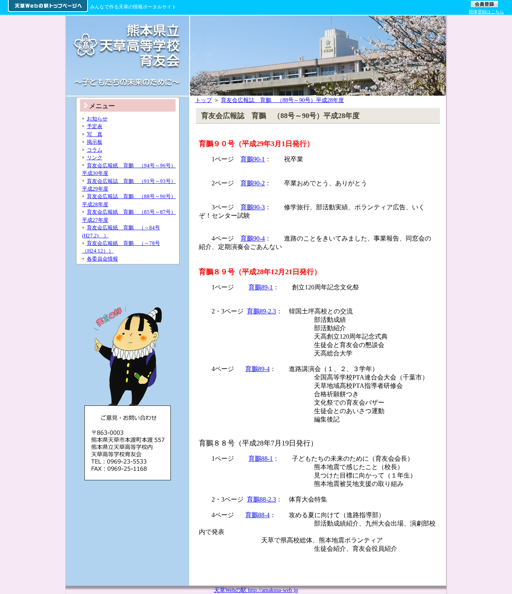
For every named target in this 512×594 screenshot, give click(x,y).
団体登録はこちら (486, 11)
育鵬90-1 (252, 159)
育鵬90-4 (252, 238)
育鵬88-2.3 (261, 499)
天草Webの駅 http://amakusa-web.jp (256, 590)
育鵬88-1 (260, 458)
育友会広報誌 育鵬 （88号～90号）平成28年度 (282, 100)
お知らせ (97, 119)
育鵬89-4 (257, 368)
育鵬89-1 (260, 287)
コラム (94, 150)
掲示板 (94, 142)
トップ (203, 100)
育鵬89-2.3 (261, 311)
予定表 (94, 126)
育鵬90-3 (252, 207)
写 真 (94, 134)
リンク (94, 158)
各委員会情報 (102, 259)
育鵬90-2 (252, 183)
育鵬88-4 (257, 515)
